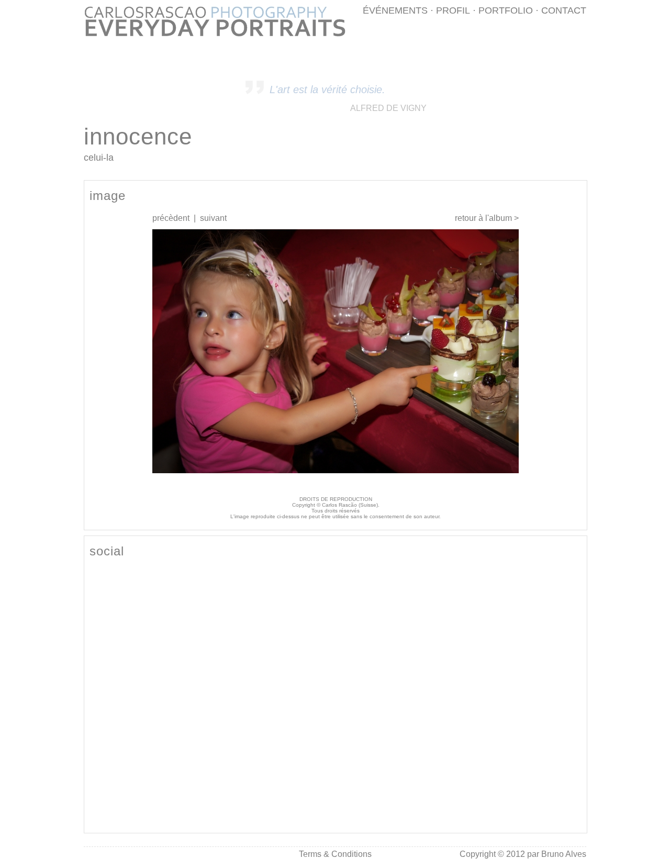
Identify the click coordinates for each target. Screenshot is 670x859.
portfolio (505, 10)
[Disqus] (336, 694)
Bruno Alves (563, 854)
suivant (213, 218)
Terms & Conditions (335, 854)
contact (563, 10)
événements (395, 10)
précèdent (170, 218)
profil (453, 10)
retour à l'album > (487, 218)
